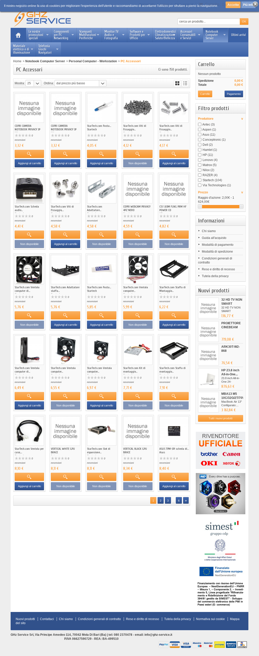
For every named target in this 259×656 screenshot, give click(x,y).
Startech (212, 180)
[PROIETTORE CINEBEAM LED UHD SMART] (208, 331)
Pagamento (234, 93)
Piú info (248, 5)
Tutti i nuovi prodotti (220, 418)
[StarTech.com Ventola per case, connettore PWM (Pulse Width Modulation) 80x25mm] (29, 431)
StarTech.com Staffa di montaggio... (172, 369)
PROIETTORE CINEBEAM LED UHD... (231, 327)
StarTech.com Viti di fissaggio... (134, 127)
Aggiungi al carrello (29, 163)
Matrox (210, 165)
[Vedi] (29, 154)
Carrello (206, 64)
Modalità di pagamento (217, 245)
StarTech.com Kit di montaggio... (134, 369)
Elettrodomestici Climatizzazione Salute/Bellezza (165, 35)
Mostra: (20, 83)
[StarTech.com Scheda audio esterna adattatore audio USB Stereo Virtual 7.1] (29, 188)
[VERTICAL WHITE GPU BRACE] (65, 431)
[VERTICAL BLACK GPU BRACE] (138, 431)
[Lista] (185, 83)
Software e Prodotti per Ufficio (137, 35)
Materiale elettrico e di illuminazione (21, 49)
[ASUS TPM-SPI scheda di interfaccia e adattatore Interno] (174, 431)
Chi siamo (209, 231)
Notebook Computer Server (212, 35)
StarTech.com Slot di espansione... (98, 450)
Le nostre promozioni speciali (36, 35)
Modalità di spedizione (217, 251)
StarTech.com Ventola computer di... (27, 289)
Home (17, 61)
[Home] (18, 35)
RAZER (210, 175)
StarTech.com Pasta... (99, 126)
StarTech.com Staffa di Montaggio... (172, 289)
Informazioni (211, 220)
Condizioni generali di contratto (99, 619)
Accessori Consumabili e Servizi (188, 35)
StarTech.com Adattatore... (94, 208)
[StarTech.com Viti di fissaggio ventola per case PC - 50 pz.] (174, 108)
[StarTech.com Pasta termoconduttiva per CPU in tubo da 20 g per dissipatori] (101, 269)
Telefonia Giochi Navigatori (45, 49)
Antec (208, 124)
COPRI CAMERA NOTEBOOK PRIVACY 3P (27, 127)
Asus (208, 134)
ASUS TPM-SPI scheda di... (174, 448)
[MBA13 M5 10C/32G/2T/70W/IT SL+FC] (208, 402)
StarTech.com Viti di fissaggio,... (62, 208)
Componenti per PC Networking (61, 35)
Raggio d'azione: (209, 197)
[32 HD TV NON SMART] (208, 308)
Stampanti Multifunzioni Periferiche (87, 35)
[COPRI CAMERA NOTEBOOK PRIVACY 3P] (29, 108)
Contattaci (47, 619)
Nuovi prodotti (213, 290)
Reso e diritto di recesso (218, 269)
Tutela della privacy (215, 276)
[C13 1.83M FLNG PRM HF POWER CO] (174, 188)
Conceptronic (214, 139)
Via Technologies (217, 185)
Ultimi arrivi (238, 35)
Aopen (209, 129)
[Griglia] (177, 83)
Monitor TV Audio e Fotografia (111, 35)
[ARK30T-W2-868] (208, 355)
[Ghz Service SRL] (47, 18)
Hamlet (210, 150)
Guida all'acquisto (214, 238)
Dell (208, 145)
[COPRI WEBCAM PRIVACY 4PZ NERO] (138, 188)
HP (208, 155)
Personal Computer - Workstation (93, 61)
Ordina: (49, 83)
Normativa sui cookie (210, 619)
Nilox (208, 170)
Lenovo (210, 160)
